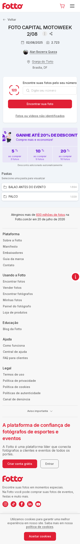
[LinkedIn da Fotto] (30, 504)
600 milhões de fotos (50, 214)
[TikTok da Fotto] (13, 504)
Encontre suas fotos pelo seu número (50, 83)
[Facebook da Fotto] (22, 504)
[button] (62, 6)
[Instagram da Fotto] (5, 504)
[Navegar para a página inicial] (14, 6)
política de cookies (39, 526)
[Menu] (73, 6)
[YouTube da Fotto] (38, 504)
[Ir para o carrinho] (62, 6)
